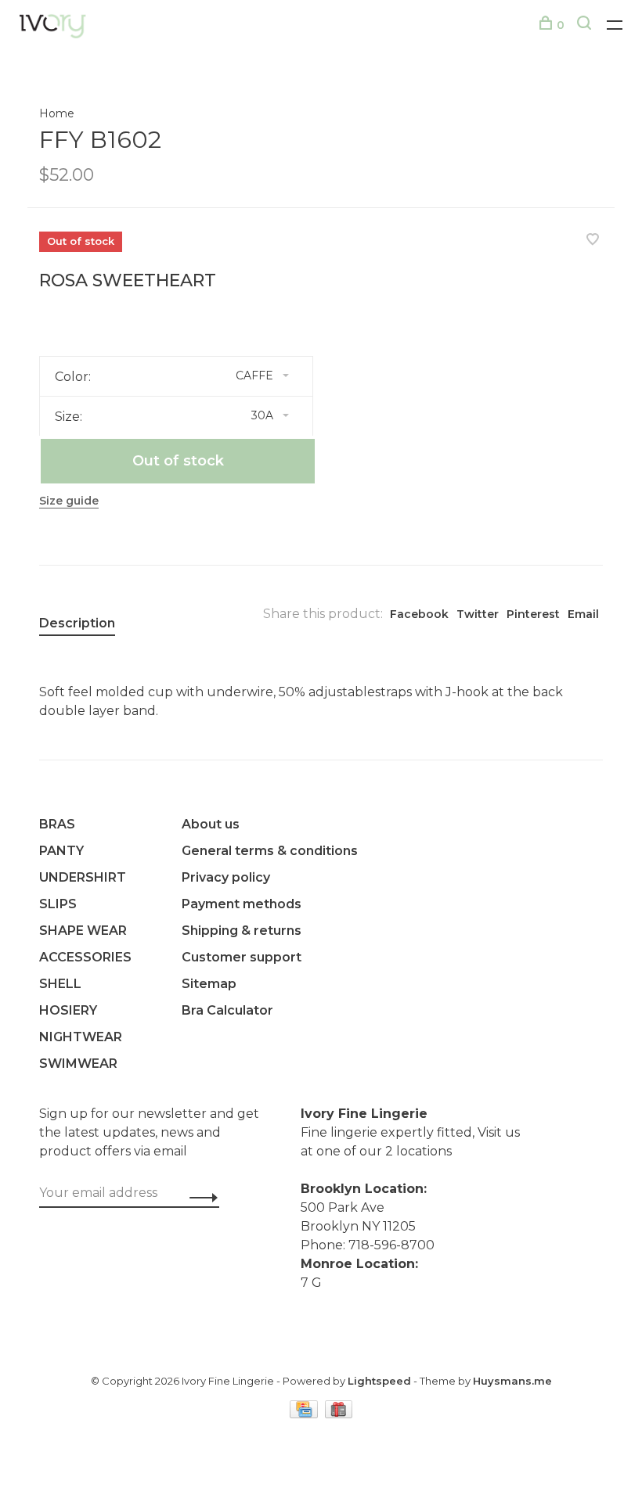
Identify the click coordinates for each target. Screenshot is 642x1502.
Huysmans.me (512, 1380)
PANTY (61, 850)
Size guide (69, 501)
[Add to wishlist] (592, 240)
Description (77, 623)
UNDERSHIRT (82, 877)
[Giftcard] (339, 1414)
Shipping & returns (241, 930)
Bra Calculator (227, 1010)
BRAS (57, 824)
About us (211, 824)
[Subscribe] (199, 1197)
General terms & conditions (270, 850)
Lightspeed (379, 1380)
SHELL (60, 983)
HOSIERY (68, 1010)
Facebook (419, 614)
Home (56, 113)
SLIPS (58, 904)
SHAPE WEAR (83, 930)
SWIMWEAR (78, 1063)
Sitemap (209, 983)
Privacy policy (226, 877)
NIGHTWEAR (80, 1036)
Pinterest (533, 614)
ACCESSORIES (85, 957)
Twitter (477, 614)
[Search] (586, 25)
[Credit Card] (305, 1414)
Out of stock (178, 460)
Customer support (241, 957)
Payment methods (241, 904)
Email (583, 614)
